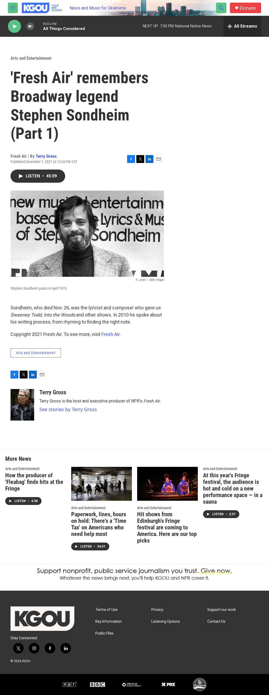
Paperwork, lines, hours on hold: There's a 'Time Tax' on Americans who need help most (98, 524)
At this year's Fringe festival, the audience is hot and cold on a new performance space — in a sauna (232, 488)
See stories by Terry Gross (68, 409)
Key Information (108, 622)
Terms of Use (106, 610)
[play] (14, 26)
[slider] (38, 26)
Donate (248, 8)
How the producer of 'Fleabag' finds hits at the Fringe (34, 482)
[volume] (30, 26)
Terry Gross (46, 156)
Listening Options (165, 622)
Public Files (104, 633)
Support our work (221, 610)
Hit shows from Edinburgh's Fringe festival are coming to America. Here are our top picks (167, 527)
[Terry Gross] (22, 405)
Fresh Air (110, 334)
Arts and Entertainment (31, 58)
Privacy (157, 610)
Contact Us (216, 622)
